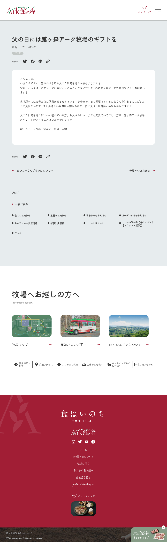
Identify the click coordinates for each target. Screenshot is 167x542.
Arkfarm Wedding (81, 484)
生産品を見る (83, 477)
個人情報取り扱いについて (19, 533)
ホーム (83, 449)
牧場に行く (83, 463)
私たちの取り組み (83, 470)
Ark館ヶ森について (83, 456)
